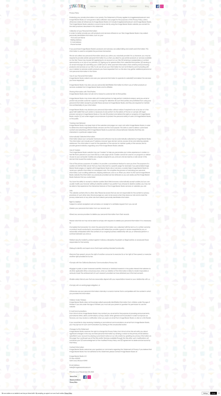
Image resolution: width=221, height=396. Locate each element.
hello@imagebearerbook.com (80, 367)
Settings (205, 393)
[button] (151, 2)
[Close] (219, 393)
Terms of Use (73, 376)
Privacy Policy (73, 382)
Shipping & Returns (75, 380)
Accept (213, 393)
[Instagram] (162, 6)
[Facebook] (157, 6)
